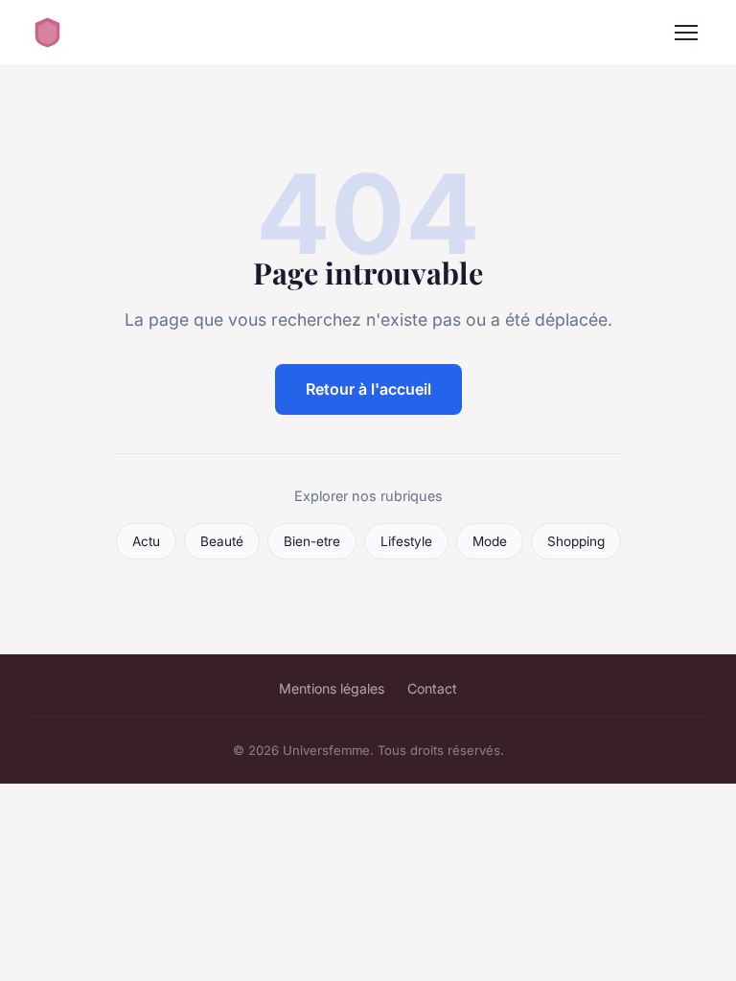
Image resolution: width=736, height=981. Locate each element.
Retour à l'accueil (368, 389)
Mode (489, 541)
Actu (146, 541)
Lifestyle (406, 541)
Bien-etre (312, 541)
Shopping (576, 541)
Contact (432, 688)
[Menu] (686, 32)
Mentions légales (331, 688)
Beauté (221, 541)
